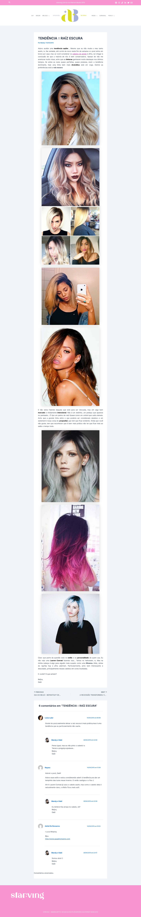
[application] (48, 15)
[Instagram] (119, 3)
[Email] (131, 3)
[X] (128, 3)
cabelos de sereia (79, 54)
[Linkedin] (125, 3)
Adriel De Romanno (52, 826)
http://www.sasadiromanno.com (57, 839)
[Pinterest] (116, 3)
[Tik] (122, 3)
